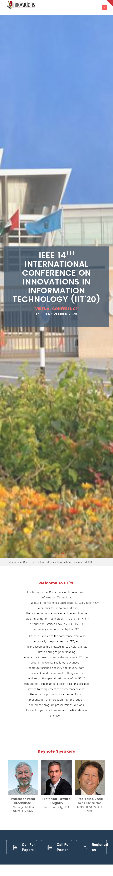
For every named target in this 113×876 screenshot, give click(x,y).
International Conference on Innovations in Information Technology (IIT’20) (50, 562)
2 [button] (54, 553)
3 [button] (58, 553)
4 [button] (63, 553)
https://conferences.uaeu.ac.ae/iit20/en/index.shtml (67, 602)
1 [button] (49, 553)
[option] (56, 286)
